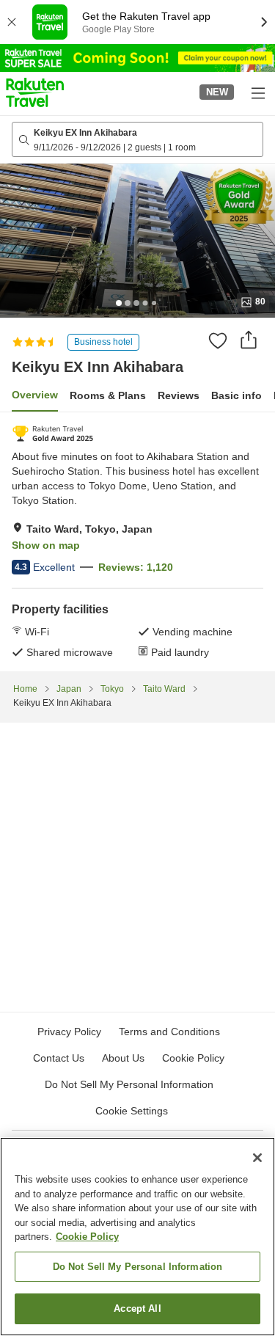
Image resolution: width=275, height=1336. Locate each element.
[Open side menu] (257, 92)
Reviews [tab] (178, 395)
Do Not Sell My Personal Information (138, 1266)
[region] (137, 1236)
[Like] (218, 340)
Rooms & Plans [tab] (108, 395)
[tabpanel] (137, 541)
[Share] (248, 339)
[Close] (257, 1158)
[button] (35, 92)
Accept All (137, 1308)
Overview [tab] (35, 395)
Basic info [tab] (236, 395)
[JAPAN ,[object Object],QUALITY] (53, 433)
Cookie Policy (87, 1236)
